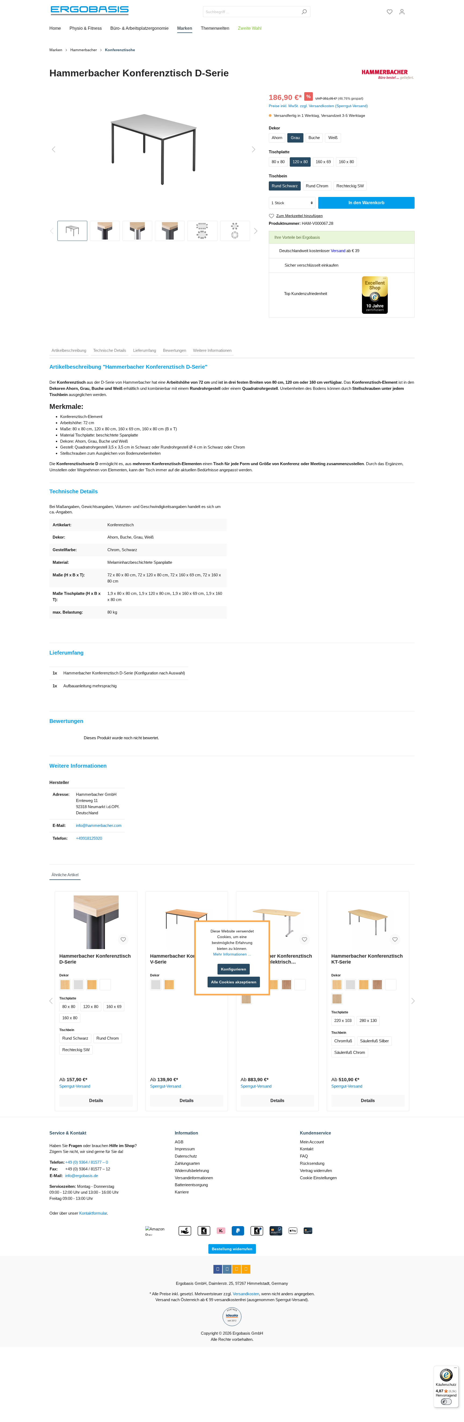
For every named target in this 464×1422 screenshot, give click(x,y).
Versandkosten (246, 1294)
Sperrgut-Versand (74, 1086)
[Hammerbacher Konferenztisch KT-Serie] (368, 922)
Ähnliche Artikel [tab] (65, 874)
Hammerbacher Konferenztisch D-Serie (95, 959)
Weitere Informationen (212, 350)
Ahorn (277, 137)
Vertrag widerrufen (316, 1170)
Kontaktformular (93, 1213)
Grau (295, 137)
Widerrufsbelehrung (192, 1170)
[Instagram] (227, 1269)
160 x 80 (346, 161)
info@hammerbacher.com (99, 825)
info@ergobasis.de (81, 1175)
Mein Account (312, 1142)
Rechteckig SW (350, 186)
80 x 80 (278, 161)
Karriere (182, 1192)
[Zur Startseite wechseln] (89, 11)
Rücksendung (312, 1163)
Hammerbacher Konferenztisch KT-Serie (367, 959)
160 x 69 (323, 161)
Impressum (185, 1149)
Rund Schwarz (285, 186)
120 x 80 (300, 161)
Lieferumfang (144, 350)
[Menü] (455, 1369)
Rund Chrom (317, 186)
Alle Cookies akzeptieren (233, 982)
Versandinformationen (194, 1177)
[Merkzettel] (389, 12)
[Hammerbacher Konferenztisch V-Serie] (187, 922)
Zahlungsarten (187, 1163)
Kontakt (306, 1149)
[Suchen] (304, 11)
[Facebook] (217, 1269)
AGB (179, 1142)
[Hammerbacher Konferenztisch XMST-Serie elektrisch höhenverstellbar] (277, 922)
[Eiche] (246, 999)
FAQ (304, 1156)
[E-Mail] (236, 1269)
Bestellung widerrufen (232, 1249)
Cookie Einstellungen (318, 1177)
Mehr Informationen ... (232, 954)
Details (96, 1100)
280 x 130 (368, 1020)
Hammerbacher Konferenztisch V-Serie (186, 959)
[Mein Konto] (402, 12)
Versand (338, 250)
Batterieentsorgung (191, 1184)
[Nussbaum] (286, 984)
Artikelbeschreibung (69, 350)
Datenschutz (186, 1156)
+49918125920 (89, 838)
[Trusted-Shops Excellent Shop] (375, 294)
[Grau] (78, 984)
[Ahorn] (65, 984)
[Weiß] (105, 984)
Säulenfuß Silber (374, 1041)
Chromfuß (343, 1041)
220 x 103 (342, 1020)
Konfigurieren (233, 969)
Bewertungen (174, 350)
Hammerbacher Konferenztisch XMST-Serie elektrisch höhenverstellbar (276, 959)
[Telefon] (246, 1269)
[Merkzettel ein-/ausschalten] (123, 939)
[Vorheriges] (53, 149)
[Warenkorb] (411, 9)
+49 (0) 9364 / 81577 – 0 (86, 1162)
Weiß (333, 137)
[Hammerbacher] (388, 74)
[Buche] (91, 984)
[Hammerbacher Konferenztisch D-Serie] (96, 922)
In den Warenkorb (367, 202)
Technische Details (109, 350)
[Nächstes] (254, 149)
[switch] (446, 1401)
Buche (314, 137)
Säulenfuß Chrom (349, 1052)
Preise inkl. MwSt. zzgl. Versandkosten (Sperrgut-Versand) (318, 106)
